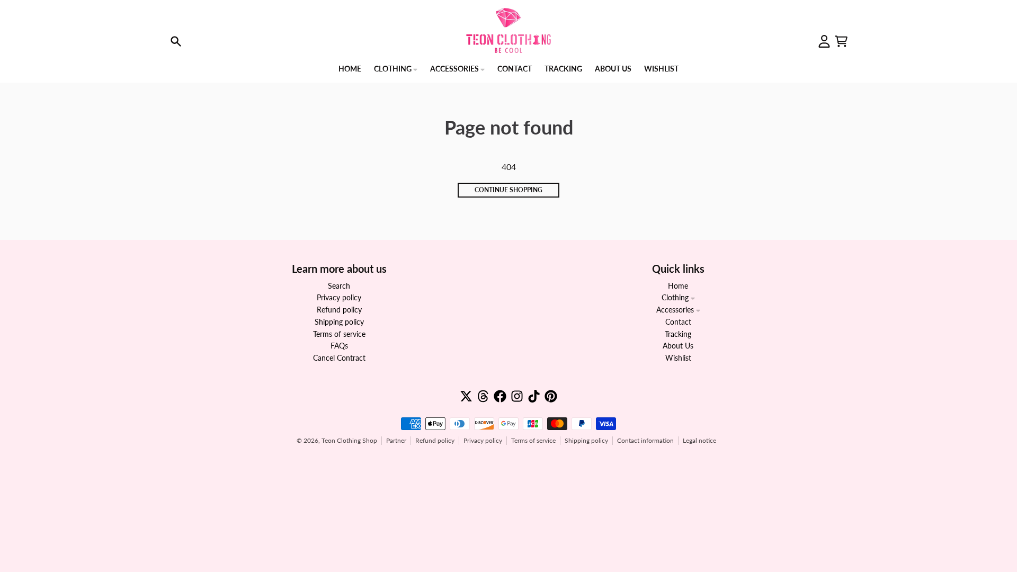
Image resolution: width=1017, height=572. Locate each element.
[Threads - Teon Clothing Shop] (483, 396)
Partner (396, 440)
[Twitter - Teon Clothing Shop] (466, 396)
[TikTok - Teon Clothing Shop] (534, 396)
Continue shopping (508, 190)
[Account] (824, 41)
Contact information (645, 440)
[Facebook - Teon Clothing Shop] (500, 396)
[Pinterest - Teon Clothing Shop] (551, 396)
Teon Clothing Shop (349, 440)
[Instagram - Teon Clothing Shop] (517, 396)
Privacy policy (482, 440)
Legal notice (699, 440)
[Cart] (841, 41)
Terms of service (533, 440)
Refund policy (434, 440)
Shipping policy (586, 440)
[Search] (176, 41)
